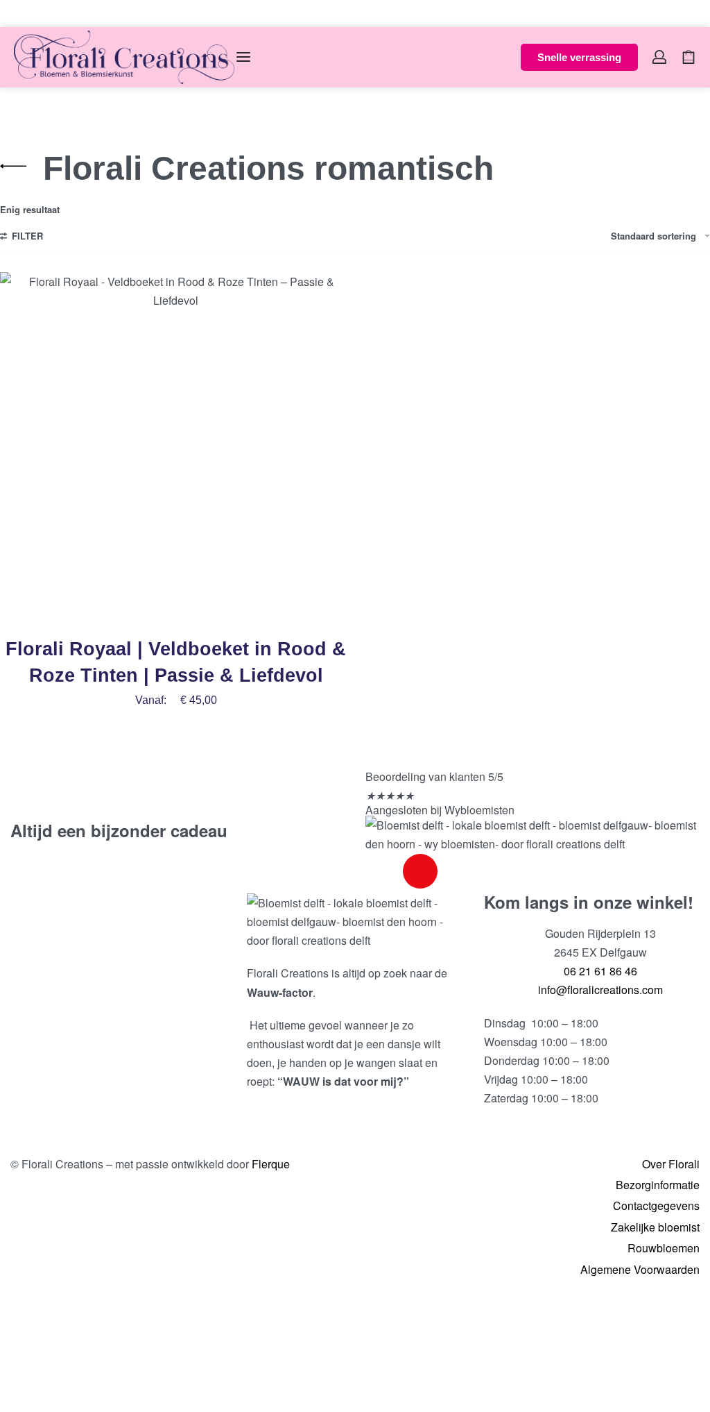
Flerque (271, 1164)
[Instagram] (420, 871)
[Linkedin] (457, 871)
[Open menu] (243, 56)
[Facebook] (382, 871)
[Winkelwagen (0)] (688, 57)
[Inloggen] (659, 57)
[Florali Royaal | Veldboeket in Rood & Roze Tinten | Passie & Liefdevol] (176, 448)
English (50, 13)
